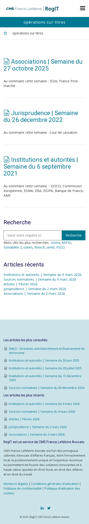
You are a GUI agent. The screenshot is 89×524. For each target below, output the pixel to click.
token (28, 247)
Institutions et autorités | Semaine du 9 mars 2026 (42, 274)
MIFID (66, 242)
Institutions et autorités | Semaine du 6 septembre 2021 (41, 166)
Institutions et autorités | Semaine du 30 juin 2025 (44, 360)
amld (50, 247)
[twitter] (49, 508)
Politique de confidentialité (23, 489)
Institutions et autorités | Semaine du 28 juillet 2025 (45, 368)
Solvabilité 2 (13, 247)
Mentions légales (16, 484)
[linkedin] (42, 508)
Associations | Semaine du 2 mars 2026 (34, 293)
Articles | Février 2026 (20, 284)
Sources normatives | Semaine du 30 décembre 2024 (46, 388)
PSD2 (60, 247)
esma (55, 242)
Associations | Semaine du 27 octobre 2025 (43, 65)
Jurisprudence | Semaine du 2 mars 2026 (35, 289)
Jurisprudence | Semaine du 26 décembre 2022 (41, 116)
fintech (39, 247)
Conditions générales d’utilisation (55, 484)
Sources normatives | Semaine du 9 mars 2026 (40, 279)
